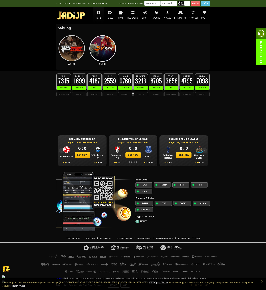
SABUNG (156, 18)
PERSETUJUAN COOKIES (189, 238)
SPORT (145, 18)
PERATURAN (105, 238)
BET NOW (82, 155)
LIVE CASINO (133, 18)
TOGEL (110, 18)
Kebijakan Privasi (17, 286)
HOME (98, 18)
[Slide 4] (136, 162)
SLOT (120, 18)
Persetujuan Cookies (158, 282)
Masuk (195, 3)
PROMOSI (193, 18)
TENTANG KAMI (73, 238)
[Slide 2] (132, 162)
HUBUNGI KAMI (144, 238)
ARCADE (167, 18)
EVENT (204, 18)
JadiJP (59, 278)
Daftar (205, 3)
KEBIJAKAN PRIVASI (164, 238)
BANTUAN (90, 238)
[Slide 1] (129, 162)
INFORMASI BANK (124, 238)
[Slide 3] (134, 162)
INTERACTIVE (180, 18)
